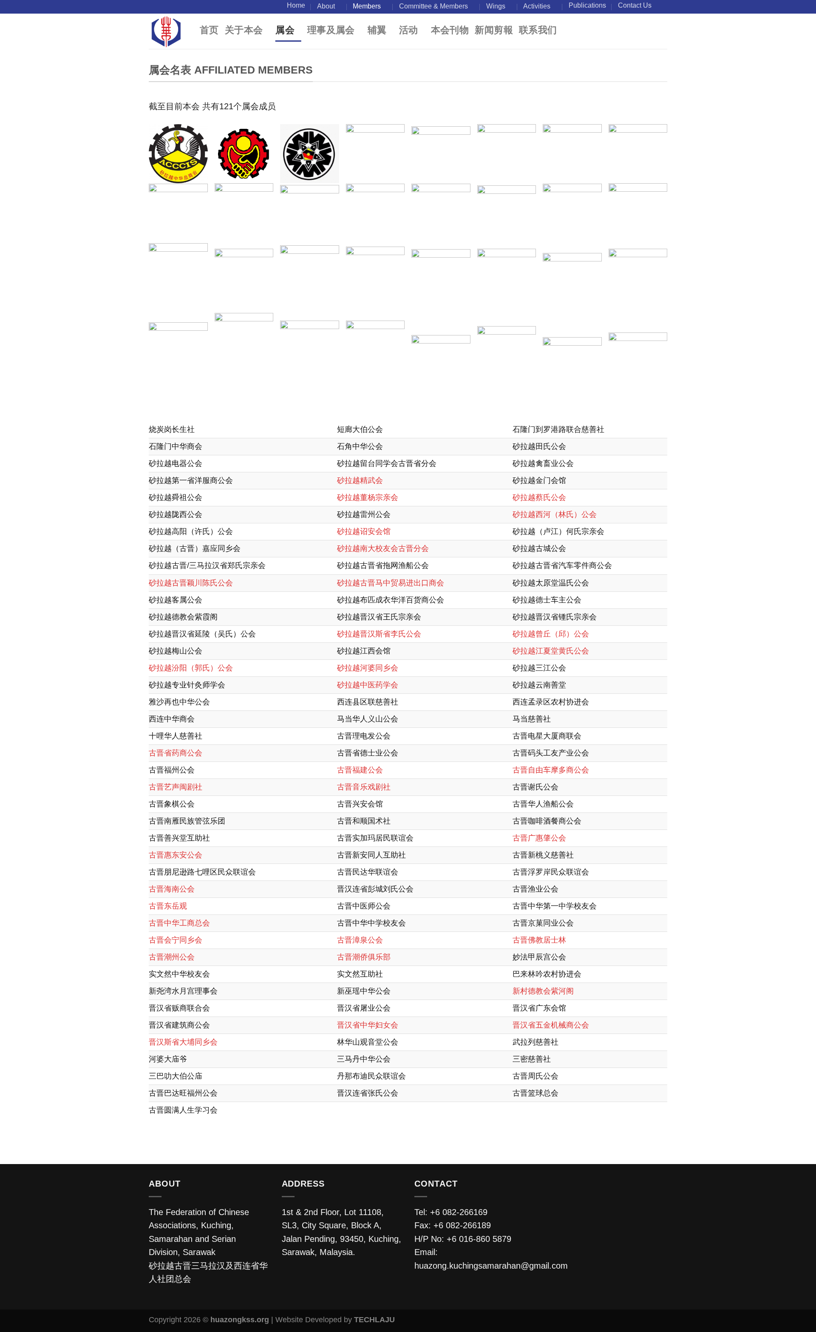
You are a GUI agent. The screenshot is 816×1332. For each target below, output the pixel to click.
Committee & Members (433, 6)
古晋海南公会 (172, 889)
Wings (495, 6)
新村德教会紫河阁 (543, 991)
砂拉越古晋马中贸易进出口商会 (390, 583)
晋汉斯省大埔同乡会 (183, 1042)
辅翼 (377, 30)
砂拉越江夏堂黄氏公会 (551, 651)
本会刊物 (450, 30)
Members (367, 6)
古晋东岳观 (168, 906)
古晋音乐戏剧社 (364, 787)
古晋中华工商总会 (179, 923)
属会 (285, 30)
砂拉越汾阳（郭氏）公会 (191, 668)
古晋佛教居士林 (539, 940)
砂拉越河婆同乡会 (367, 668)
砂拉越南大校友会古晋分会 (383, 548)
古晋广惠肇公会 (539, 838)
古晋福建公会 (360, 770)
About (326, 6)
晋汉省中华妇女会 (367, 1025)
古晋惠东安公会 (175, 855)
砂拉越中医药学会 (367, 685)
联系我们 (538, 30)
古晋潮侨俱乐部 (364, 957)
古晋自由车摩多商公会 (551, 770)
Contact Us (635, 5)
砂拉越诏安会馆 (364, 531)
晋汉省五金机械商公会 (551, 1025)
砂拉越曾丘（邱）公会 (551, 634)
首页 (209, 30)
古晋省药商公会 (175, 753)
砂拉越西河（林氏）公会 (555, 514)
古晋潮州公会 (172, 957)
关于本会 (244, 30)
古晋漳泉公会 (360, 940)
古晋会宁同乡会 (175, 940)
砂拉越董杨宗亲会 (367, 497)
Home (296, 5)
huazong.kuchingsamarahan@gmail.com (491, 1265)
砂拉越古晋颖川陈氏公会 (191, 583)
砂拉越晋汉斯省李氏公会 (379, 634)
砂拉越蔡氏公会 (539, 497)
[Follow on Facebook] (662, 6)
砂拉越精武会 (360, 480)
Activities (536, 6)
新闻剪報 (494, 30)
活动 (408, 30)
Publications (587, 5)
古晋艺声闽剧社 (175, 787)
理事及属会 (331, 30)
